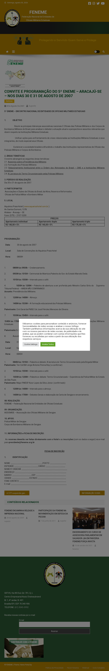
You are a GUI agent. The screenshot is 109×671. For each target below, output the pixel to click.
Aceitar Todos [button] (48, 344)
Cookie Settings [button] (30, 344)
